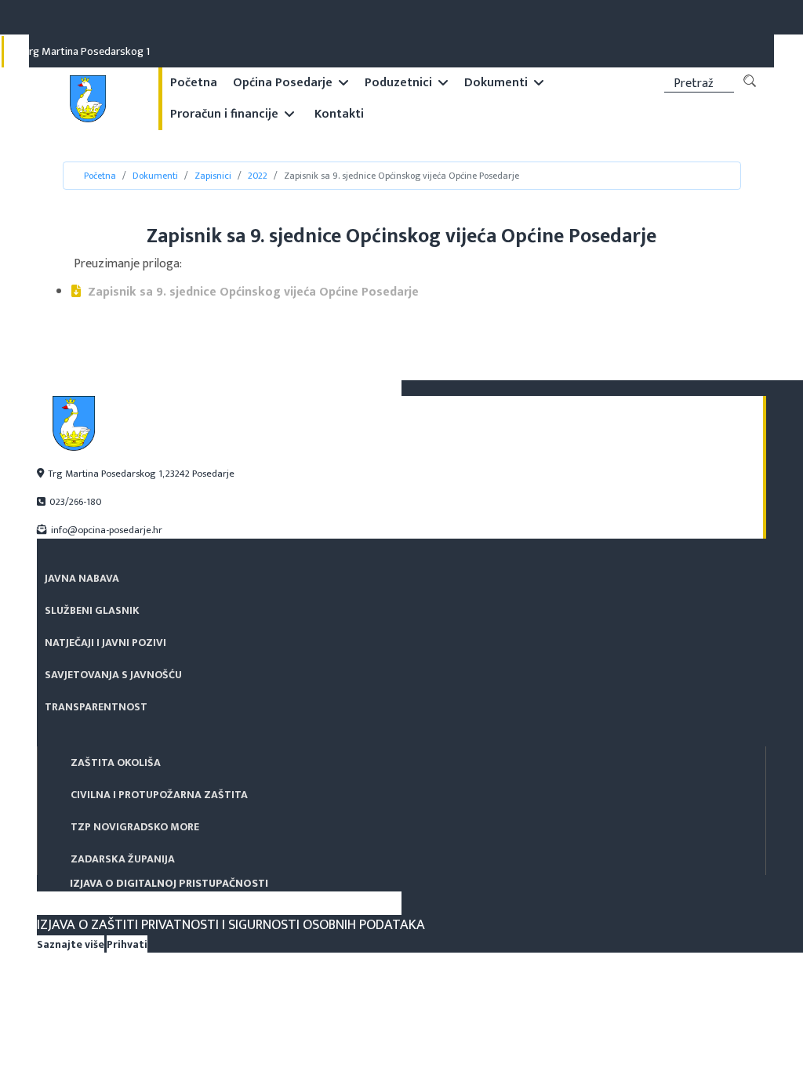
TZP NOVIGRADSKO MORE (135, 827)
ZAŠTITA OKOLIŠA (116, 762)
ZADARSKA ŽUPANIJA (123, 859)
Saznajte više (70, 944)
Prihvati (127, 944)
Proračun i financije (224, 114)
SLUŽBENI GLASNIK (403, 17)
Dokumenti (496, 82)
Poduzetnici (398, 82)
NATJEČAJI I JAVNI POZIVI (500, 17)
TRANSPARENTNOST (716, 17)
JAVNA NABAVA (323, 17)
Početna (193, 82)
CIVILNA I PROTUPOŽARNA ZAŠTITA (159, 795)
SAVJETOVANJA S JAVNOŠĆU (612, 17)
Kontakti (339, 114)
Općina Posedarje (282, 82)
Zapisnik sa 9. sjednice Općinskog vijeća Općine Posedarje (252, 292)
